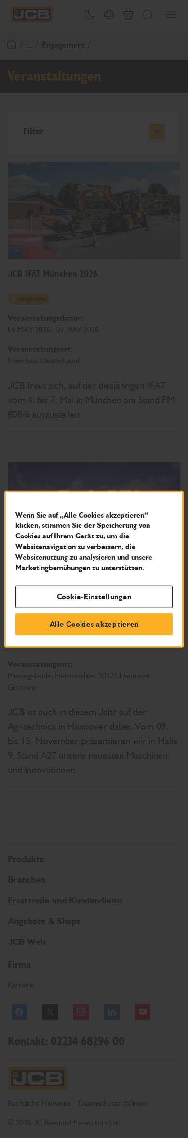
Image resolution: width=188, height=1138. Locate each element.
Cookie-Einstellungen (94, 596)
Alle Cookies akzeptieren (94, 623)
